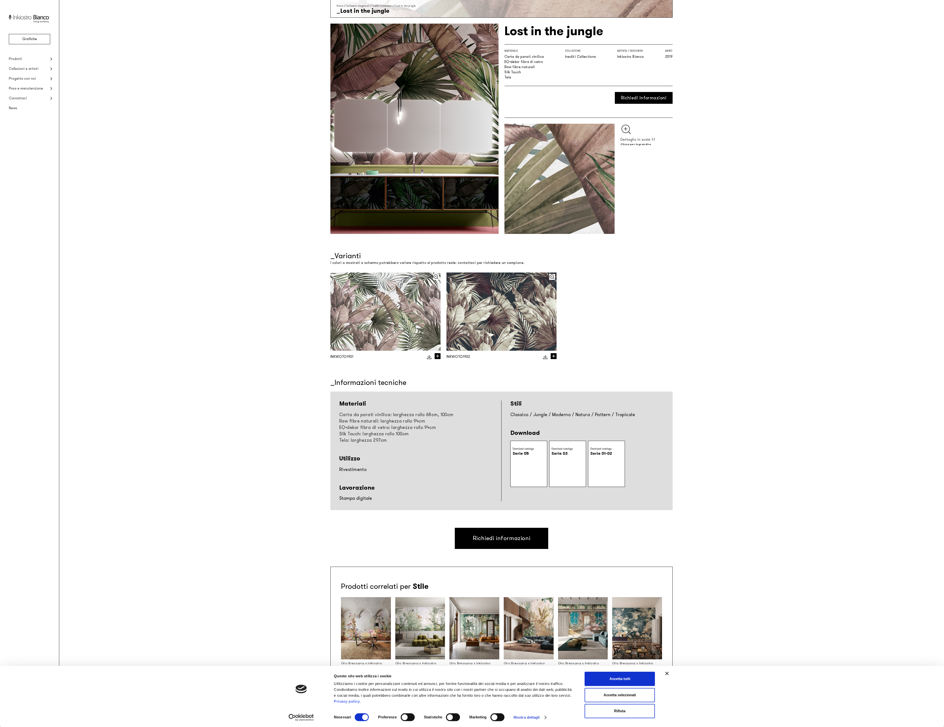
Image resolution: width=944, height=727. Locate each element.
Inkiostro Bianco (630, 56)
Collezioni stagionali (357, 5)
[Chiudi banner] (667, 673)
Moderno (561, 415)
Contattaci (18, 98)
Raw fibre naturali (519, 67)
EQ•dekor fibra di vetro (523, 62)
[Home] (29, 21)
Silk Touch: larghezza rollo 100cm (374, 434)
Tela (507, 77)
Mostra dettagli (527, 717)
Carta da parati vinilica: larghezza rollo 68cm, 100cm (396, 415)
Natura (582, 415)
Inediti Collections (382, 5)
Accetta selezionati (620, 695)
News (13, 108)
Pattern (603, 415)
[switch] (408, 717)
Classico (519, 415)
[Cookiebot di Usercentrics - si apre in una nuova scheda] (301, 717)
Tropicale (625, 415)
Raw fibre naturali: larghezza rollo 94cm (382, 421)
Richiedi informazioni (643, 98)
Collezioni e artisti (23, 68)
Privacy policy (347, 701)
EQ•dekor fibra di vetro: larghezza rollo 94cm (387, 427)
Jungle (540, 415)
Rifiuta (619, 711)
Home (340, 5)
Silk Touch (512, 72)
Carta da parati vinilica (524, 56)
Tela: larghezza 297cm (363, 440)
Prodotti (15, 59)
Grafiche (29, 39)
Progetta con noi (22, 78)
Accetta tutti (619, 679)
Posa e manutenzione (26, 88)
